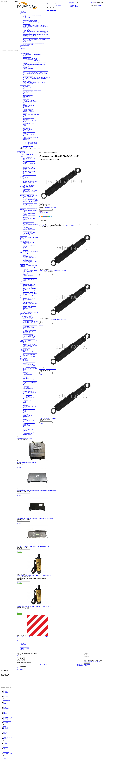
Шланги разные (26, 135)
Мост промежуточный (28, 100)
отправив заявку (43, 225)
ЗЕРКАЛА (25, 67)
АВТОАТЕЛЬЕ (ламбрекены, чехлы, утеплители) (35, 78)
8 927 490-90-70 (43, 664)
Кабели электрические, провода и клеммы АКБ (34, 72)
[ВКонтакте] (40, 216)
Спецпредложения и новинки (24, 438)
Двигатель (25, 86)
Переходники (26, 139)
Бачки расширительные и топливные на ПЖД (34, 64)
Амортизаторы (26, 141)
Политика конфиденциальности (25, 667)
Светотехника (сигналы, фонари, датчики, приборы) (35, 73)
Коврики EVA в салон (28, 76)
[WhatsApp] (48, 216)
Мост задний (26, 99)
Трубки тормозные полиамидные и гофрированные (35, 71)
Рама (24, 104)
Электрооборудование (28, 111)
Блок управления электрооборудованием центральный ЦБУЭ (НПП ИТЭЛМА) (36, 490)
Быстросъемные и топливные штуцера (32, 54)
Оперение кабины (27, 129)
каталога (98, 5)
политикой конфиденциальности (92, 661)
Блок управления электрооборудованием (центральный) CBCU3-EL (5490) (35, 518)
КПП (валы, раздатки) (28, 134)
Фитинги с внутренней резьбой (30, 142)
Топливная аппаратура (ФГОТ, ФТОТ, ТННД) (34, 82)
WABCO (25, 55)
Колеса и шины (26, 107)
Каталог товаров (21, 152)
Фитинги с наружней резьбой (30, 143)
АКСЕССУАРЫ (27, 57)
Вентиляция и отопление (29, 123)
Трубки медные (26, 69)
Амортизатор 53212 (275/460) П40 (47, 418)
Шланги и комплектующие (29, 74)
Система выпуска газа (28, 88)
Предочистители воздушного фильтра (32, 90)
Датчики (28, 396)
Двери (24, 124)
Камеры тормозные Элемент (30, 101)
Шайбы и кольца (27, 81)
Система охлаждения (28, 91)
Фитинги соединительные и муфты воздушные (34, 62)
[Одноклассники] (42, 216)
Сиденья (25, 133)
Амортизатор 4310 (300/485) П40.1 (47, 369)
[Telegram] (52, 216)
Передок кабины (27, 130)
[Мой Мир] (44, 216)
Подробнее (58, 5)
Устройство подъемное (28, 118)
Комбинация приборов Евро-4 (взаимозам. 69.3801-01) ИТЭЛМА (33, 546)
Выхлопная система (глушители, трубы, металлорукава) (36, 77)
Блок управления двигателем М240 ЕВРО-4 (27, 462)
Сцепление (25, 92)
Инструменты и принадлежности (31, 114)
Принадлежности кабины (29, 132)
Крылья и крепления (28, 68)
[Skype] (50, 216)
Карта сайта (20, 669)
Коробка (25, 93)
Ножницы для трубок (28, 146)
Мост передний (26, 96)
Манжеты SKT (26, 63)
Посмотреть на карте (22, 655)
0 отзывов (41, 203)
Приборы (25, 113)
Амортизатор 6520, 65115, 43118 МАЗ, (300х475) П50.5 (52, 319)
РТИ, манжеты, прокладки (29, 120)
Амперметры (29, 395)
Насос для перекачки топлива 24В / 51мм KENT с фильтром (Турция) (34, 575)
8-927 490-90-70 (73, 4)
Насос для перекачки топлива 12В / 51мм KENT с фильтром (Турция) (34, 606)
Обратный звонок (73, 6)
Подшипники (26, 119)
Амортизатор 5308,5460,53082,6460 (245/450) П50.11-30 (52, 270)
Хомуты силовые (27, 79)
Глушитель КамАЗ (30, 365)
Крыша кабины (26, 127)
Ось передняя (26, 106)
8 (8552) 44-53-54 (73, 2)
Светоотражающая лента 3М (30, 59)
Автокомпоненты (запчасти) (30, 58)
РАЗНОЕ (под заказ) (28, 83)
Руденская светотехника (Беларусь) (31, 137)
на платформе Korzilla (82, 665)
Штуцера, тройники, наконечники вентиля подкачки (35, 65)
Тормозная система (27, 110)
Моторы (25, 97)
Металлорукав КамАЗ (31, 367)
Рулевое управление (28, 109)
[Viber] (46, 216)
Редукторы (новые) (27, 144)
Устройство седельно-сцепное (30, 102)
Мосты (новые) (26, 138)
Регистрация (53, 10)
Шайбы (24, 121)
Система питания (27, 87)
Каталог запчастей (24, 53)
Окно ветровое (26, 128)
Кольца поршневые (30, 362)
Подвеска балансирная (28, 105)
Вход (48, 10)
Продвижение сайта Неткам (83, 664)
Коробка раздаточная (28, 95)
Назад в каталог (21, 151)
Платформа (25, 116)
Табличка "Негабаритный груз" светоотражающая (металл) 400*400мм (34, 636)
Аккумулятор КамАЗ (31, 392)
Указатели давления (30, 397)
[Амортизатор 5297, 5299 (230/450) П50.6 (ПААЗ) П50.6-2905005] (60, 202)
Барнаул (49, 8)
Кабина (24, 115)
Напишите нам (72, 5)
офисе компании (70, 225)
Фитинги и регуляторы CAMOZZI (31, 60)
